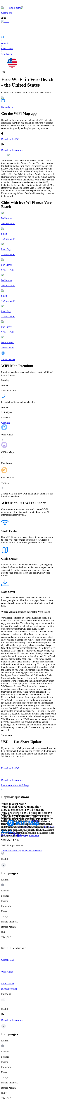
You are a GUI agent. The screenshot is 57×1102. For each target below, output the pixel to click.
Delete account (34, 850)
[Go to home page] (11, 5)
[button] (28, 856)
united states (7, 48)
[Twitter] (3, 832)
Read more (34, 835)
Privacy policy (20, 850)
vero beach (6, 54)
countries (5, 43)
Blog (14, 835)
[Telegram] (10, 832)
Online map (6, 835)
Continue (5, 422)
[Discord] (7, 832)
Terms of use (7, 850)
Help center (22, 835)
